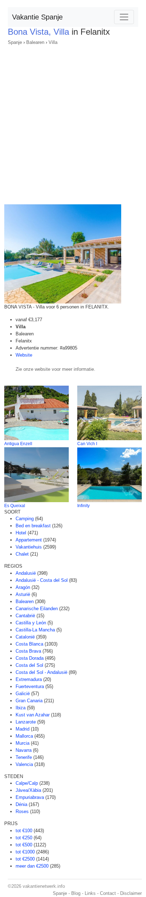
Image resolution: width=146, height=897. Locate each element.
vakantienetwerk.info (44, 886)
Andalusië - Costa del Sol (42, 580)
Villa (53, 42)
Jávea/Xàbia (28, 790)
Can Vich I (87, 443)
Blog (75, 893)
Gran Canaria (29, 700)
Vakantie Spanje (37, 17)
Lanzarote (26, 722)
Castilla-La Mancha (35, 629)
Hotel (21, 532)
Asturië (23, 594)
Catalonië (25, 637)
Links (90, 893)
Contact (108, 893)
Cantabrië (25, 615)
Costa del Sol (29, 665)
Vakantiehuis (29, 547)
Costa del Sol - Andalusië (41, 672)
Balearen (35, 42)
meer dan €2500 (32, 866)
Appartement (29, 540)
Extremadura (29, 679)
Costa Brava (28, 651)
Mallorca (24, 736)
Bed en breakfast (33, 525)
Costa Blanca (29, 644)
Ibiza (21, 707)
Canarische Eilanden (37, 608)
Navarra (24, 750)
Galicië (23, 693)
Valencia (24, 764)
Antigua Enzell (18, 443)
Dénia (21, 804)
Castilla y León (31, 622)
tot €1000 (25, 852)
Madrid (22, 729)
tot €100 (24, 830)
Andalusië (26, 573)
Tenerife (24, 757)
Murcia (22, 743)
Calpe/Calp (27, 783)
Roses (22, 811)
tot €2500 (25, 859)
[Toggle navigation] (124, 17)
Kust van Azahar (33, 714)
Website (24, 355)
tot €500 (24, 844)
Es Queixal (14, 505)
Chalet (22, 554)
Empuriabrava (30, 797)
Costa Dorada (30, 658)
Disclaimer (131, 893)
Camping (25, 518)
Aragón (23, 587)
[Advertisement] (73, 122)
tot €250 (24, 837)
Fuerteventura (30, 686)
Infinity (83, 505)
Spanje (15, 42)
